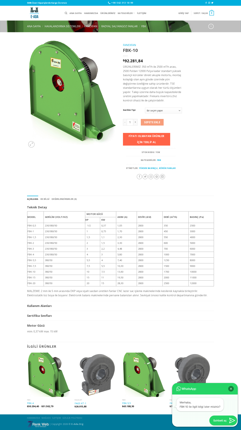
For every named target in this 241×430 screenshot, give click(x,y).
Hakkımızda (91, 13)
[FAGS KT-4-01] (192, 375)
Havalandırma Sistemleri (62, 26)
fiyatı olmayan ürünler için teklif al (146, 139)
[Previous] (27, 383)
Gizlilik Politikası (72, 418)
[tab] (32, 199)
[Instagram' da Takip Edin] (209, 3)
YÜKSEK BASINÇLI (148, 168)
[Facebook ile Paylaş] (139, 176)
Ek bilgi (44, 199)
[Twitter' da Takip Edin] (212, 3)
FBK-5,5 (126, 403)
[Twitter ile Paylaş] (145, 176)
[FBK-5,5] (144, 375)
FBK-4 (30, 403)
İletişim (141, 13)
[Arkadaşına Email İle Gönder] (150, 176)
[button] (231, 389)
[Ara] (66, 13)
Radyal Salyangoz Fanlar (119, 26)
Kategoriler (125, 13)
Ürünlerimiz (107, 13)
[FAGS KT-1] (97, 375)
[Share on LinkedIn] (162, 176)
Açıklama (32, 199)
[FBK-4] (49, 375)
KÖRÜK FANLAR (167, 168)
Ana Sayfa (76, 13)
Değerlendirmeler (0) (64, 199)
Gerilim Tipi (129, 110)
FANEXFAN (90, 26)
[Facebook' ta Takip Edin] (206, 3)
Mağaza (46, 418)
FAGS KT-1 (80, 403)
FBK (143, 26)
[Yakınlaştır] (31, 144)
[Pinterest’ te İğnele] (156, 176)
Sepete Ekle (152, 122)
